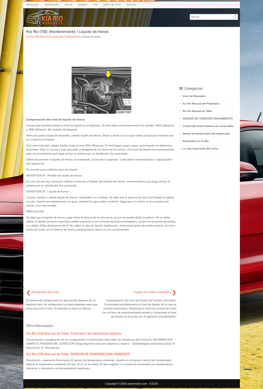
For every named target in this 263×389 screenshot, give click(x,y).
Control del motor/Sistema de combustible (208, 126)
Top (95, 4)
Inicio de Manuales (194, 96)
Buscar (131, 4)
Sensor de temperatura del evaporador (206, 133)
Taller (68, 4)
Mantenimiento (73, 36)
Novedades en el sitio (196, 141)
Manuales (32, 4)
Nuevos (82, 4)
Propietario (51, 4)
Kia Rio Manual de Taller (197, 111)
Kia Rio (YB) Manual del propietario (44, 36)
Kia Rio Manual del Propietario (201, 103)
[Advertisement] (101, 51)
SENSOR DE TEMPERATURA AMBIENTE (208, 118)
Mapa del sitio (112, 4)
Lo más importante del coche (200, 148)
